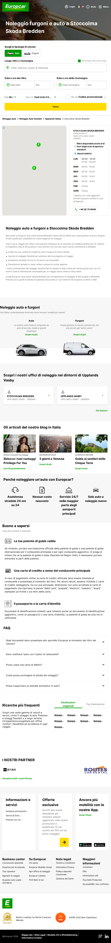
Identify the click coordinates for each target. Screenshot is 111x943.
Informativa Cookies (32, 938)
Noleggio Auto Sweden (30, 118)
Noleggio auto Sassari (59, 721)
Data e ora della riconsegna (72, 78)
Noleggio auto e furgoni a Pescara (72, 721)
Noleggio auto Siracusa (98, 715)
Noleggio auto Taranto (85, 715)
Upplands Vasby (53, 118)
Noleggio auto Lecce (85, 721)
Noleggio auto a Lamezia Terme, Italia (98, 721)
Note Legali (40, 935)
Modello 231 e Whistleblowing (62, 935)
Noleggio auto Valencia (72, 715)
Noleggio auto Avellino (59, 727)
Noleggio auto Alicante (59, 715)
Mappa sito (27, 935)
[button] (34, 168)
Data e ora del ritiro (15, 78)
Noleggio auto (9, 118)
